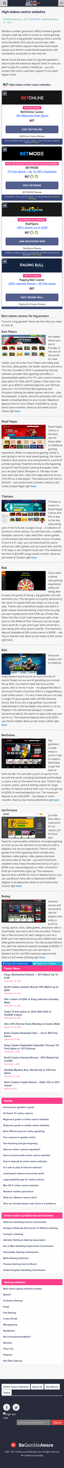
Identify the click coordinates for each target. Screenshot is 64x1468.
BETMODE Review (32, 192)
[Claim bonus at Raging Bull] (31, 265)
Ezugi (6, 1306)
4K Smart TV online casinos (18, 1113)
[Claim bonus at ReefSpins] (31, 209)
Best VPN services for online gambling (24, 1131)
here (17, 411)
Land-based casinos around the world (23, 1173)
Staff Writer (35, 19)
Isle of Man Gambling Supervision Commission (28, 1245)
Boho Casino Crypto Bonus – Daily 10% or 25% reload (32, 1083)
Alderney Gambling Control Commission (25, 1221)
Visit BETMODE (32, 185)
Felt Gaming (9, 1312)
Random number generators (18, 1191)
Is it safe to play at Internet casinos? (22, 1167)
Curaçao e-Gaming (13, 1234)
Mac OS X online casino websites (21, 1185)
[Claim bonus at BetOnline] (31, 97)
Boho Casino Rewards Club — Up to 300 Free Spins (31, 1034)
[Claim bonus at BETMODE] (31, 153)
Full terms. (36, 142)
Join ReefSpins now (32, 241)
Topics (6, 1392)
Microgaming (10, 1324)
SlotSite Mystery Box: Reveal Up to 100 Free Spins (30, 1071)
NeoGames (9, 1330)
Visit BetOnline (32, 129)
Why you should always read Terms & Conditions (29, 1203)
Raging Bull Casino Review (32, 304)
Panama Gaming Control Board (20, 1263)
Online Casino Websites (16, 1386)
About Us (37, 1386)
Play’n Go (8, 1348)
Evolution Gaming (13, 1300)
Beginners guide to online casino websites (26, 1119)
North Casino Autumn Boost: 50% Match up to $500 (31, 988)
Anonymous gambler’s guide (18, 1107)
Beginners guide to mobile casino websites (26, 1125)
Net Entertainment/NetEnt (17, 1336)
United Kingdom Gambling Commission (24, 1270)
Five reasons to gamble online (19, 1137)
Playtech (7, 1354)
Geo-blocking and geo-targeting (20, 1143)
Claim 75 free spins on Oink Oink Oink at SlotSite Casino (27, 1013)
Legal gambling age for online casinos (23, 1179)
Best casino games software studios (22, 1288)
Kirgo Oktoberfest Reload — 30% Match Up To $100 (31, 976)
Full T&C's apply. (36, 254)
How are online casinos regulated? (21, 1149)
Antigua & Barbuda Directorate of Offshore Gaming (30, 1227)
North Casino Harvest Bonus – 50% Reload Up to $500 (31, 1059)
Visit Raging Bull (32, 297)
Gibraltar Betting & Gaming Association (24, 1239)
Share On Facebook (16, 963)
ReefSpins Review (32, 248)
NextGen (7, 1342)
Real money (52, 1386)
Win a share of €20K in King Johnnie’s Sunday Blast (31, 1000)
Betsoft (7, 1294)
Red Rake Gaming (12, 1360)
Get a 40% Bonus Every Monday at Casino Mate (32, 1024)
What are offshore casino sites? (20, 1197)
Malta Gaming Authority (16, 1258)
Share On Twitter (46, 963)
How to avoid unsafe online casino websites (26, 1155)
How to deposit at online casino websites (25, 1161)
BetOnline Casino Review (32, 136)
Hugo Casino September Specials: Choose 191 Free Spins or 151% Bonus (31, 1046)
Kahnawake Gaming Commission (21, 1252)
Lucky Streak (10, 1318)
